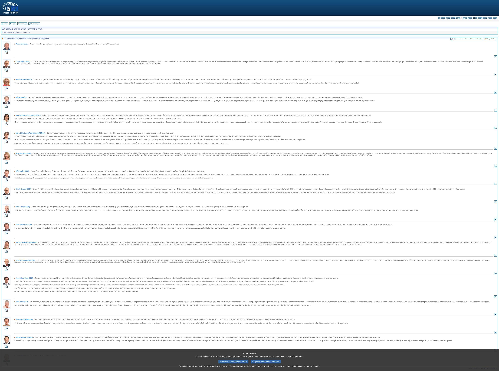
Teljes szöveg (35, 23)
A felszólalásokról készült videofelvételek (468, 39)
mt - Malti (476, 18)
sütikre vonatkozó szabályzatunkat (291, 366)
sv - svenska (496, 18)
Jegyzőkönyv (491, 39)
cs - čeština (444, 18)
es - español (442, 18)
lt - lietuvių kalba (471, 18)
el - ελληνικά (454, 18)
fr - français (459, 18)
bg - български (439, 18)
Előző (13, 23)
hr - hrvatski (464, 18)
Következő (21, 23)
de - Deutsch (449, 18)
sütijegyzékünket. (313, 366)
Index (5, 23)
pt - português (484, 18)
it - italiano (466, 18)
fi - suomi (494, 18)
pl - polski (481, 18)
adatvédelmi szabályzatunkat (265, 366)
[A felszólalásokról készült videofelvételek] (6, 53)
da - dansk (447, 18)
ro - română (486, 18)
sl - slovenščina (491, 18)
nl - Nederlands (479, 18)
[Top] (496, 57)
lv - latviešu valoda (469, 18)
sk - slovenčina (489, 18)
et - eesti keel (452, 18)
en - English (457, 18)
